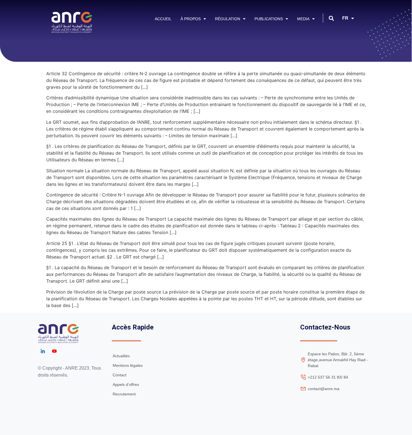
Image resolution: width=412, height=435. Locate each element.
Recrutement (124, 394)
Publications (268, 19)
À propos (190, 19)
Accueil (163, 19)
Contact (119, 375)
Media (303, 19)
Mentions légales (128, 365)
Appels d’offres (126, 384)
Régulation (227, 19)
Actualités (121, 356)
